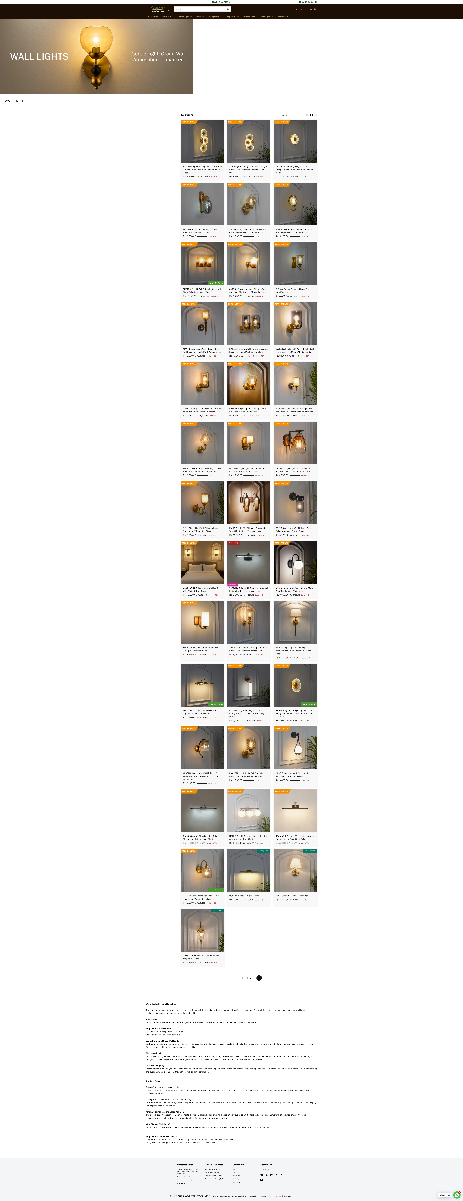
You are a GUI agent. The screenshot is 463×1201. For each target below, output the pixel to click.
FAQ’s (270, 1196)
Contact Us (236, 1179)
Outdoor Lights (249, 17)
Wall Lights (167, 17)
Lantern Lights (265, 17)
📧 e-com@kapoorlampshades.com (188, 1180)
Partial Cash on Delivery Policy (214, 1179)
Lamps (199, 17)
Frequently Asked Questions (213, 1176)
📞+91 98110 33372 (183, 1176)
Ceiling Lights (213, 17)
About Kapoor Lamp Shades (221, 1196)
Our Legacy (236, 1176)
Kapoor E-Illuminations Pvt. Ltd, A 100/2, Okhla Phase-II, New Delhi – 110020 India (188, 1171)
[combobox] (202, 9)
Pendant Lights (184, 17)
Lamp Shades (231, 17)
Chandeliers (153, 17)
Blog (234, 1172)
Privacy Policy (252, 1196)
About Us (235, 1169)
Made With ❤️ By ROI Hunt (283, 1196)
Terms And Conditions (239, 1196)
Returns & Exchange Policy (213, 1169)
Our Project (236, 1182)
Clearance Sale (283, 17)
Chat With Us (181, 1183)
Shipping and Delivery (212, 1172)
